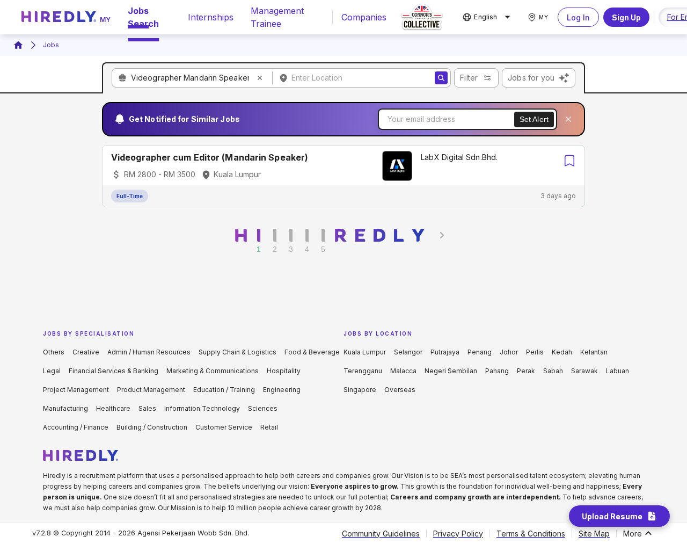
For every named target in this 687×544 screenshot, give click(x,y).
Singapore (360, 390)
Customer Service (223, 427)
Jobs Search (143, 17)
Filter (469, 77)
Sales (147, 408)
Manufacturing (65, 408)
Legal (52, 371)
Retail (269, 427)
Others (53, 352)
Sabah (553, 371)
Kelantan (594, 352)
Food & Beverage (312, 352)
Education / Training (224, 390)
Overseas (399, 390)
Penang (479, 352)
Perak (526, 371)
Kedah (562, 352)
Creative (85, 352)
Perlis (535, 352)
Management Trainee (277, 17)
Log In (578, 17)
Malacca (403, 371)
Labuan (617, 371)
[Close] (568, 119)
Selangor (408, 352)
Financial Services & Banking (113, 371)
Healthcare (113, 408)
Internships (210, 17)
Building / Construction (151, 427)
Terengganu (363, 371)
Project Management (76, 390)
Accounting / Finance (75, 427)
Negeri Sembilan (451, 371)
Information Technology (202, 408)
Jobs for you (531, 77)
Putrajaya (444, 352)
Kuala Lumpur (365, 352)
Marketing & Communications (212, 371)
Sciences (262, 408)
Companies (363, 17)
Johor (509, 352)
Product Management (151, 390)
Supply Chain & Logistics (237, 352)
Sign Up (626, 17)
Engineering (282, 390)
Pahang (497, 371)
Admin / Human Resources (149, 352)
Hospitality (284, 371)
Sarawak (584, 371)
